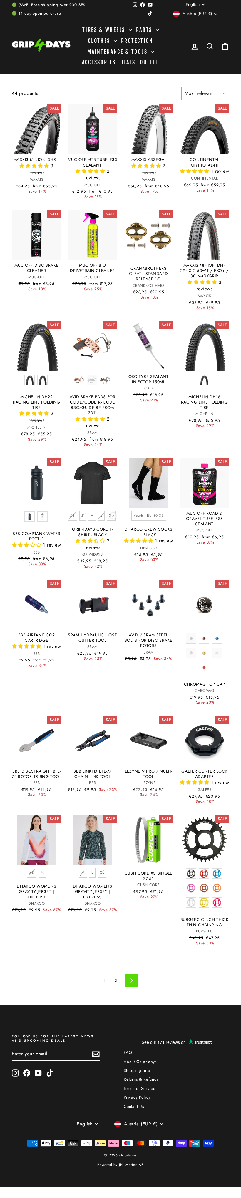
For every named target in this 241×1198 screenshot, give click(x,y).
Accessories (99, 62)
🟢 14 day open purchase (36, 13)
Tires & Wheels (104, 30)
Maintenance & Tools (118, 51)
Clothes (100, 40)
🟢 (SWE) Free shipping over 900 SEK (49, 5)
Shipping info (137, 1070)
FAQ (128, 1052)
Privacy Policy (137, 1097)
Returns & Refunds (141, 1079)
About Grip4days (140, 1061)
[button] (35, 165)
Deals (128, 62)
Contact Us (134, 1106)
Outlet (149, 62)
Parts (145, 30)
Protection (137, 40)
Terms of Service (139, 1088)
